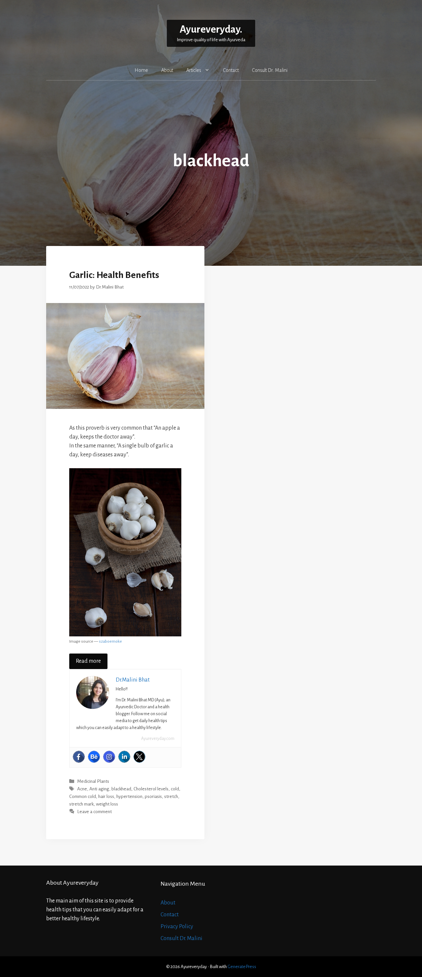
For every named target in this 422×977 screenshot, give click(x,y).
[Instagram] (109, 757)
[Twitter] (139, 757)
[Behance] (94, 757)
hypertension (129, 796)
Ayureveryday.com (157, 738)
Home (141, 70)
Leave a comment (94, 811)
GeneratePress (241, 966)
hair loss (106, 796)
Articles (193, 70)
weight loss (107, 804)
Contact (231, 70)
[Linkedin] (124, 757)
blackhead (121, 789)
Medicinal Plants (93, 781)
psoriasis (153, 796)
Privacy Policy (177, 927)
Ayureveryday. (211, 29)
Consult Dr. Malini (269, 70)
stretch (171, 796)
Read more (88, 661)
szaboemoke (110, 641)
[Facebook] (79, 757)
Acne (82, 789)
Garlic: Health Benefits (114, 275)
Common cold (82, 796)
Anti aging (99, 789)
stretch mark (81, 804)
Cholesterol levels (151, 789)
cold (175, 789)
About (167, 70)
